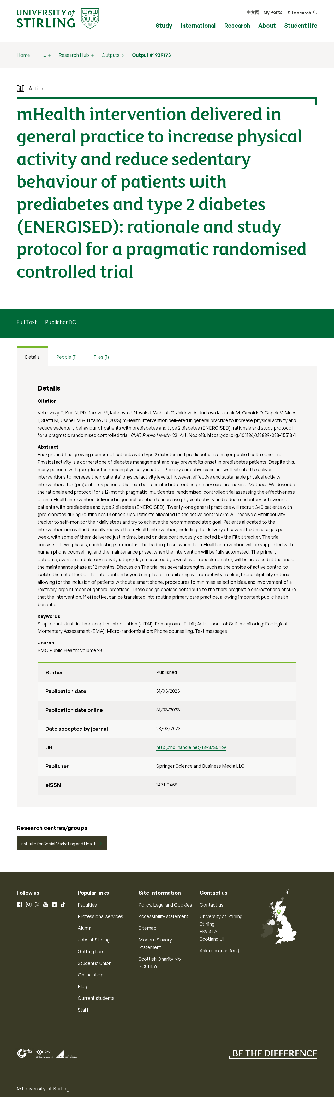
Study (164, 25)
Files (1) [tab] (101, 357)
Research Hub (74, 55)
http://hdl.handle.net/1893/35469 (191, 747)
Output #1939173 (151, 55)
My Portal (273, 12)
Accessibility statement (163, 916)
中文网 (253, 12)
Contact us (211, 905)
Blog (82, 986)
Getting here (91, 951)
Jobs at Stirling (94, 940)
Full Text (27, 322)
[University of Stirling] (58, 18)
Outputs (111, 55)
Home (23, 55)
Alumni (85, 928)
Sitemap (147, 928)
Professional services (100, 916)
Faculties (87, 905)
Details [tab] (32, 357)
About (267, 25)
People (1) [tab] (66, 357)
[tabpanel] (167, 586)
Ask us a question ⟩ (220, 950)
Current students (96, 998)
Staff (83, 1010)
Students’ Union (94, 963)
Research (237, 25)
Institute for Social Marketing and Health (59, 843)
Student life (300, 25)
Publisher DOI (61, 322)
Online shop (90, 974)
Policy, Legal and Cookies (165, 905)
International (198, 25)
